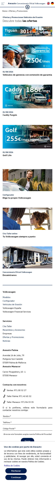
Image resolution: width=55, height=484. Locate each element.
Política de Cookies (12, 465)
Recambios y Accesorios (14, 330)
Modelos (6, 297)
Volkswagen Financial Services (17, 311)
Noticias (6, 341)
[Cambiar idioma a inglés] (49, 3)
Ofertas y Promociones (13, 337)
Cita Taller (7, 326)
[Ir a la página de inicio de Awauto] (27, 7)
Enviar (27, 441)
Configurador (9, 301)
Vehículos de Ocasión (12, 304)
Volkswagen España (12, 308)
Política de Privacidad (43, 434)
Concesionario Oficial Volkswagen (26, 3)
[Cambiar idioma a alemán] (53, 3)
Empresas (7, 333)
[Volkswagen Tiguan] (27, 31)
